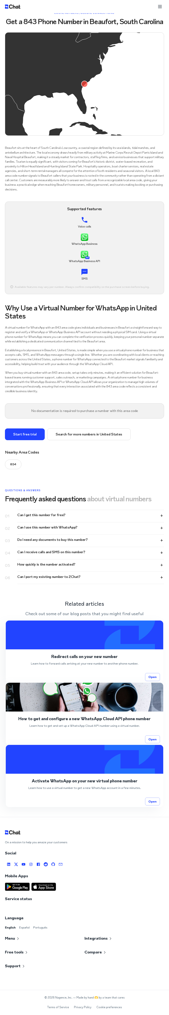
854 (13, 464)
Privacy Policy (83, 1007)
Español (24, 927)
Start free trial (24, 434)
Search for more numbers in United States (89, 434)
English (10, 927)
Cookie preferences (109, 1007)
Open (152, 677)
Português (40, 927)
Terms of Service (58, 1007)
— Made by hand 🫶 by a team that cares (99, 998)
